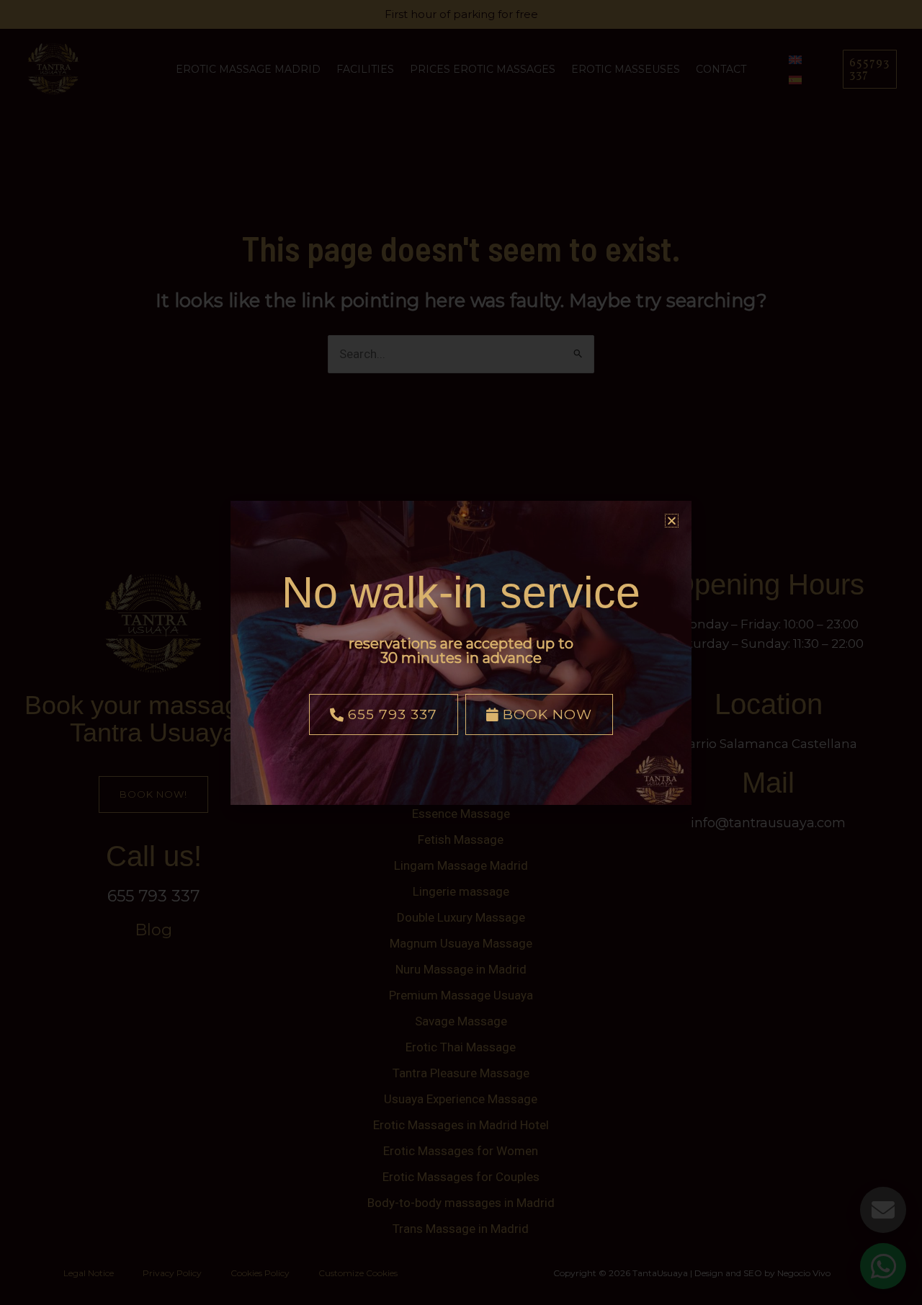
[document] (461, 652)
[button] (671, 520)
